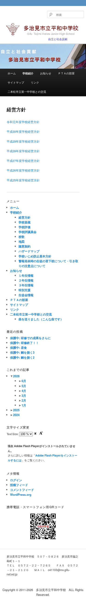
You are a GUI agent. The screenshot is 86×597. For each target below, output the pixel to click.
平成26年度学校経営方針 (23, 170)
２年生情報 (26, 280)
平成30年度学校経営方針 (23, 131)
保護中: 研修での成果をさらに (30, 338)
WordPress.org (20, 494)
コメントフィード (22, 489)
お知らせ (45, 73)
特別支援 (25, 290)
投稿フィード (19, 485)
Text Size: (13, 434)
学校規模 (25, 222)
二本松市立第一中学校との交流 (27, 91)
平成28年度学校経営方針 (23, 151)
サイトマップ (16, 82)
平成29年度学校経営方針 (23, 141)
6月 (24, 381)
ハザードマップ (29, 251)
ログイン (16, 480)
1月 (24, 405)
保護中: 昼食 (18, 347)
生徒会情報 (26, 295)
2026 (16, 376)
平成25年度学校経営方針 (23, 180)
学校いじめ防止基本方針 (35, 256)
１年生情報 (26, 275)
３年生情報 (26, 285)
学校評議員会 (27, 232)
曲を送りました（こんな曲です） (41, 319)
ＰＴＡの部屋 (66, 73)
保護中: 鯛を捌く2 (22, 357)
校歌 (22, 236)
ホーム (12, 73)
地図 (22, 241)
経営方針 (25, 217)
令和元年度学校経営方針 (24, 122)
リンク (35, 82)
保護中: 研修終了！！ (24, 343)
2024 (16, 415)
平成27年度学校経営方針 (23, 160)
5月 (24, 386)
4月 (24, 391)
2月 (24, 400)
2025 (16, 410)
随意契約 (25, 246)
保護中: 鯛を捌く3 (22, 352)
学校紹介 (27, 73)
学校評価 (25, 227)
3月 (24, 395)
